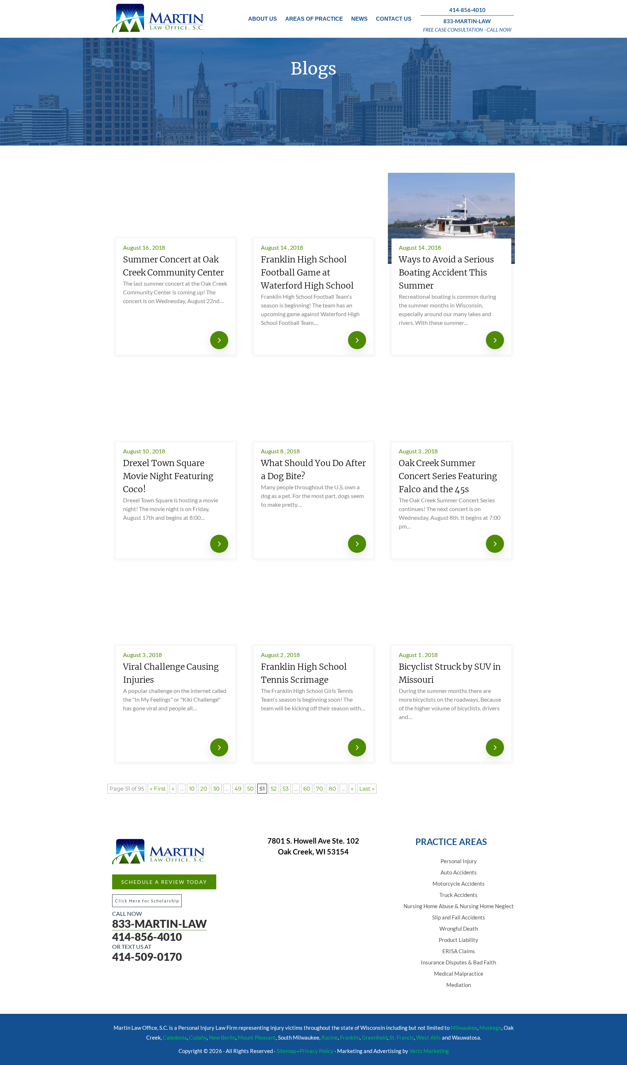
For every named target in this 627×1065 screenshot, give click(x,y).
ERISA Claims (458, 951)
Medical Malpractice (458, 973)
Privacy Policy (316, 1051)
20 (203, 788)
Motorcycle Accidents (459, 883)
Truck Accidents (458, 894)
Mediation (458, 985)
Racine (329, 1037)
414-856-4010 (467, 10)
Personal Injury (458, 861)
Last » (366, 788)
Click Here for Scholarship (147, 900)
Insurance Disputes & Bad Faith (458, 962)
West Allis (428, 1037)
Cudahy (198, 1037)
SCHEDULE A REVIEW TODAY (164, 882)
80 (332, 788)
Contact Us (393, 19)
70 (319, 788)
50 (250, 788)
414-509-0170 (147, 956)
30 (216, 788)
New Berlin (222, 1037)
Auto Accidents (458, 872)
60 (306, 788)
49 (237, 788)
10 (191, 788)
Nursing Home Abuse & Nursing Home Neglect (458, 906)
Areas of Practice (314, 19)
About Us (262, 19)
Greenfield (374, 1037)
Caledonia (175, 1037)
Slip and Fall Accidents (458, 917)
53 (285, 788)
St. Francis (401, 1037)
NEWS (359, 19)
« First (158, 788)
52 (274, 788)
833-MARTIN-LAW (467, 21)
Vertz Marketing (429, 1051)
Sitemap (286, 1051)
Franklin (350, 1037)
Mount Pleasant (257, 1037)
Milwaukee (464, 1027)
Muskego (490, 1027)
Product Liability (458, 940)
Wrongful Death (458, 928)
